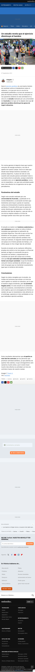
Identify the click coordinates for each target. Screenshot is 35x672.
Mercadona (25, 26)
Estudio (16, 379)
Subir (28, 601)
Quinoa (15, 531)
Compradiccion (5, 646)
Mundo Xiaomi (5, 619)
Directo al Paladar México (8, 661)
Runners (7, 375)
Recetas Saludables (23, 574)
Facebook (13, 68)
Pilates (12, 26)
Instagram (18, 554)
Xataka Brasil (5, 656)
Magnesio (5, 26)
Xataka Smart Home (7, 617)
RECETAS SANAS (18, 5)
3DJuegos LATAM (22, 654)
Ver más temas (6, 588)
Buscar (32, 595)
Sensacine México (22, 656)
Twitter (16, 68)
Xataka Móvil (5, 612)
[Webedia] (31, 1)
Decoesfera (5, 643)
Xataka (3, 610)
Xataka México (5, 654)
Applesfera (4, 614)
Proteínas (4, 571)
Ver (18, 452)
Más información (19, 670)
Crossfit (22, 531)
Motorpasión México (23, 661)
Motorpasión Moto (22, 633)
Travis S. (10, 373)
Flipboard (19, 68)
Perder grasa (21, 580)
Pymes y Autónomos (23, 643)
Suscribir (30, 543)
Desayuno (4, 577)
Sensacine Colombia (23, 658)
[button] (10, 80)
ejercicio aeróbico (11, 86)
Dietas (3, 574)
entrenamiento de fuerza (24, 577)
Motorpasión (21, 631)
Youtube (15, 554)
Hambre (30, 379)
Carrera (10, 379)
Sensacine (20, 620)
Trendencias (5, 641)
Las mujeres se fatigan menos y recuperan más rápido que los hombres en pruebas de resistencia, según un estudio (18, 527)
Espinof (20, 622)
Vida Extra (20, 612)
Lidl (31, 26)
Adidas (18, 26)
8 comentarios (7, 68)
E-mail (22, 68)
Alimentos (20, 571)
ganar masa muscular (23, 583)
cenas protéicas (6, 583)
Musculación (5, 568)
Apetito (23, 379)
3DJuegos (20, 610)
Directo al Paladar (6, 631)
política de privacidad (23, 547)
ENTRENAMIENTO (6, 5)
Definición (4, 580)
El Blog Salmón (21, 641)
